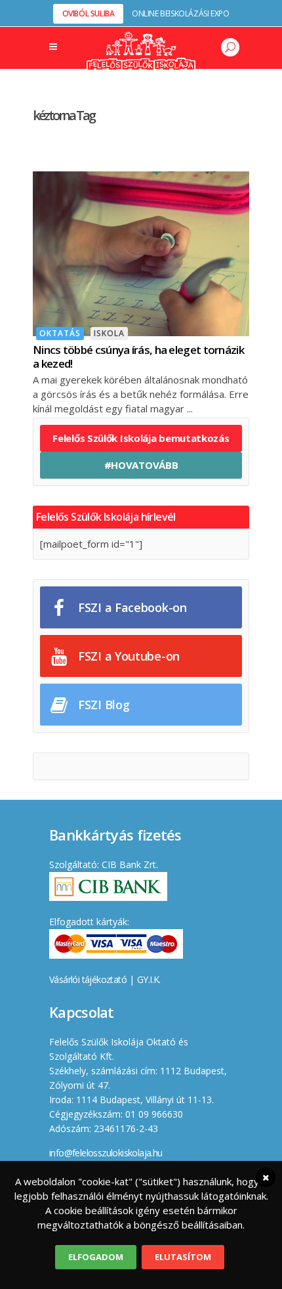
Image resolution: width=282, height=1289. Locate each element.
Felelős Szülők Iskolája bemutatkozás (140, 438)
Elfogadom (95, 1257)
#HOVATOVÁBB (141, 464)
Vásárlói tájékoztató (88, 979)
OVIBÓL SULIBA (88, 13)
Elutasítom (183, 1257)
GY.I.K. (149, 979)
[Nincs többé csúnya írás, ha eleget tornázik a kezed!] (141, 252)
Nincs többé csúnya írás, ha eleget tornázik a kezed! (138, 356)
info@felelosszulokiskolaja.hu (106, 1153)
